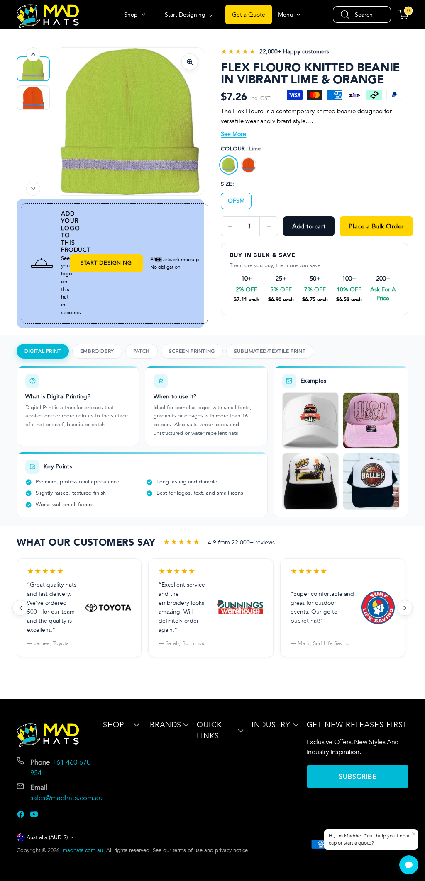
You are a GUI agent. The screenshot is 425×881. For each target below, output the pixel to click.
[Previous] (33, 54)
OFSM (236, 201)
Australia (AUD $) (47, 837)
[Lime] (229, 165)
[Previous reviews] (20, 608)
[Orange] (248, 165)
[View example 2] (371, 420)
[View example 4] (371, 481)
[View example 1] (310, 420)
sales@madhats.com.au (66, 798)
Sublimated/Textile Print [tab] (269, 351)
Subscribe (357, 776)
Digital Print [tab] (42, 351)
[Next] (33, 189)
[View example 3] (310, 481)
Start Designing (106, 263)
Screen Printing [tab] (192, 351)
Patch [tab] (141, 351)
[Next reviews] (405, 608)
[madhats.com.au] (48, 16)
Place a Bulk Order (376, 226)
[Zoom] (189, 61)
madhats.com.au (83, 850)
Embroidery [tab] (97, 351)
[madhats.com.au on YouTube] (35, 815)
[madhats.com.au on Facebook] (22, 815)
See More (233, 134)
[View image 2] (33, 97)
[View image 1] (33, 68)
